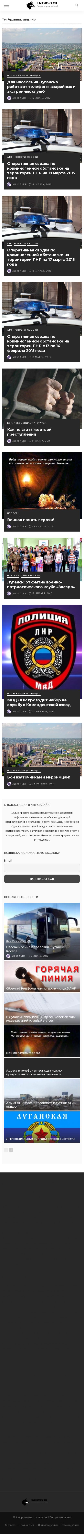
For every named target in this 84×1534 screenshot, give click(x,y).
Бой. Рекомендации (21, 423)
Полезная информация (24, 75)
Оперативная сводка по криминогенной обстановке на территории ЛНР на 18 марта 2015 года (41, 170)
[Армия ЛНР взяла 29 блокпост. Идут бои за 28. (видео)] (42, 1094)
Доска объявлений (20, 941)
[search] (76, 5)
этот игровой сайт (14, 1343)
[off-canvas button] (6, 5)
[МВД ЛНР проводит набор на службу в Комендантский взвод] (42, 652)
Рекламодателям (70, 1525)
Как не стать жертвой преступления (29, 432)
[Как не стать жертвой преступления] (42, 399)
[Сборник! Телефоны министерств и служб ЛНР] (42, 976)
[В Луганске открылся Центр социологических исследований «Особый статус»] (42, 1009)
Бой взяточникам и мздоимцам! (38, 777)
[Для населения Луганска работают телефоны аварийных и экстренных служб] (42, 54)
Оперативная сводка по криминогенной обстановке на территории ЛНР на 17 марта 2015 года (41, 257)
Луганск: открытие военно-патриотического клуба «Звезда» (41, 584)
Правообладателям (48, 1525)
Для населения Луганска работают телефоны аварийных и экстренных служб (41, 87)
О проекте (10, 1525)
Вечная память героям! (30, 519)
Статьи (41, 423)
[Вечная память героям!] (42, 485)
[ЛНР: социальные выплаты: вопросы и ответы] (42, 1127)
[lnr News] (42, 5)
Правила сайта (27, 1525)
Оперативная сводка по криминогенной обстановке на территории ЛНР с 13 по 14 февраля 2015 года (38, 343)
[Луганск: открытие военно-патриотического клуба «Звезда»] (42, 559)
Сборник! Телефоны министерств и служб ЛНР (41, 988)
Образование (30, 576)
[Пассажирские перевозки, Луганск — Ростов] (42, 931)
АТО (9, 157)
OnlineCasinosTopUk (41, 1253)
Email (8, 860)
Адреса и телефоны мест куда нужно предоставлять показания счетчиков (34, 1072)
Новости (20, 157)
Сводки (32, 157)
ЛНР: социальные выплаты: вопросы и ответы (40, 1139)
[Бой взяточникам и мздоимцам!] (42, 749)
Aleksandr (19, 98)
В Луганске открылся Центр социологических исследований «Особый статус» (40, 1019)
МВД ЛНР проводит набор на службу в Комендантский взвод (39, 702)
